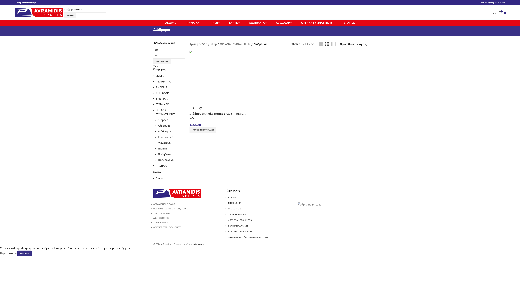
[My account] (494, 12)
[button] (203, 130)
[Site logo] (39, 12)
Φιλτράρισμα (162, 61)
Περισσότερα (8, 253)
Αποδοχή (24, 253)
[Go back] (150, 31)
